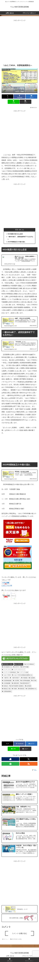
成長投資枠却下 (26, 683)
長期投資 (22, 688)
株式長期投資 (19, 664)
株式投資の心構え (8, 664)
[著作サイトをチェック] (10, 759)
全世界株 (16, 680)
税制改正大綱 (7, 688)
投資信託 (6, 686)
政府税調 (29, 686)
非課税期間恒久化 (31, 688)
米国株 (15, 688)
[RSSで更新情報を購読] (28, 764)
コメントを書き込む (19, 933)
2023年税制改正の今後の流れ (16, 242)
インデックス (7, 669)
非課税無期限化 (7, 691)
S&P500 (17, 667)
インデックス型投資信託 (10, 672)
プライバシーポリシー (28, 956)
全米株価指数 (7, 683)
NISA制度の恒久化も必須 (15, 234)
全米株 (34, 680)
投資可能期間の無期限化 (17, 686)
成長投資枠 (16, 683)
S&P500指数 (25, 667)
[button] (25, 102)
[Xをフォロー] (28, 759)
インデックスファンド (19, 669)
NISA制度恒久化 (8, 667)
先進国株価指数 (7, 680)
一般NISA (6, 678)
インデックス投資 (23, 672)
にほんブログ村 (7, 585)
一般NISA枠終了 (15, 678)
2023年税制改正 (30, 664)
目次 (16, 230)
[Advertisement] (19, 41)
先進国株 (32, 678)
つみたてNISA (7, 675)
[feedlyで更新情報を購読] (10, 764)
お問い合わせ (10, 956)
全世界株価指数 (26, 680)
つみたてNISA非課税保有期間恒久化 (23, 675)
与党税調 (25, 678)
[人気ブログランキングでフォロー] (16, 658)
